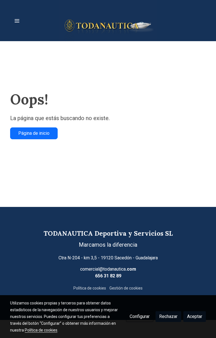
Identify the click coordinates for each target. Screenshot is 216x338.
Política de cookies (89, 288)
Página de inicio (34, 133)
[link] (108, 20)
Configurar (140, 316)
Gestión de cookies (126, 288)
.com (131, 269)
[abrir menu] (16, 20)
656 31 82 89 (108, 276)
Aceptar (194, 316)
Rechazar (168, 316)
